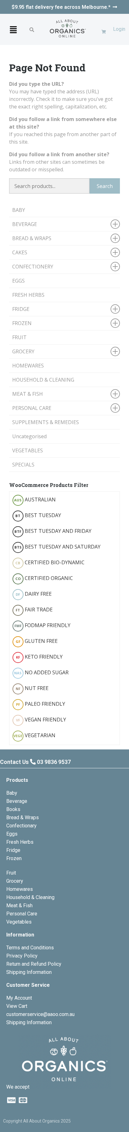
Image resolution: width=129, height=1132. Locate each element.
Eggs (12, 834)
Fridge (13, 850)
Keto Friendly (39, 656)
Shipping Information (29, 972)
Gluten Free (37, 641)
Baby (11, 793)
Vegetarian (34, 735)
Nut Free (32, 688)
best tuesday (38, 515)
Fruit (11, 873)
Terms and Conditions (30, 948)
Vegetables (19, 922)
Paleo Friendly (40, 703)
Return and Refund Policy (33, 964)
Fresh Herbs (20, 842)
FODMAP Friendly (42, 625)
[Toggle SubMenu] (115, 224)
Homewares (19, 889)
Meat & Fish (19, 905)
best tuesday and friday (52, 530)
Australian (35, 499)
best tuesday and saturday (57, 546)
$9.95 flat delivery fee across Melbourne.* (61, 7)
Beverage (16, 801)
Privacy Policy (22, 956)
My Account (19, 998)
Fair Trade (34, 609)
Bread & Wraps (22, 817)
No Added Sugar (41, 672)
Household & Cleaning (30, 897)
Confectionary (21, 826)
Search (105, 186)
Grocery (14, 881)
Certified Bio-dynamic (50, 562)
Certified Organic (44, 578)
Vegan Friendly (41, 719)
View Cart (16, 1006)
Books (13, 809)
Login (119, 29)
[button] (13, 29)
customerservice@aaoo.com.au (40, 1014)
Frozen (14, 858)
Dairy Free (34, 593)
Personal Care (21, 914)
